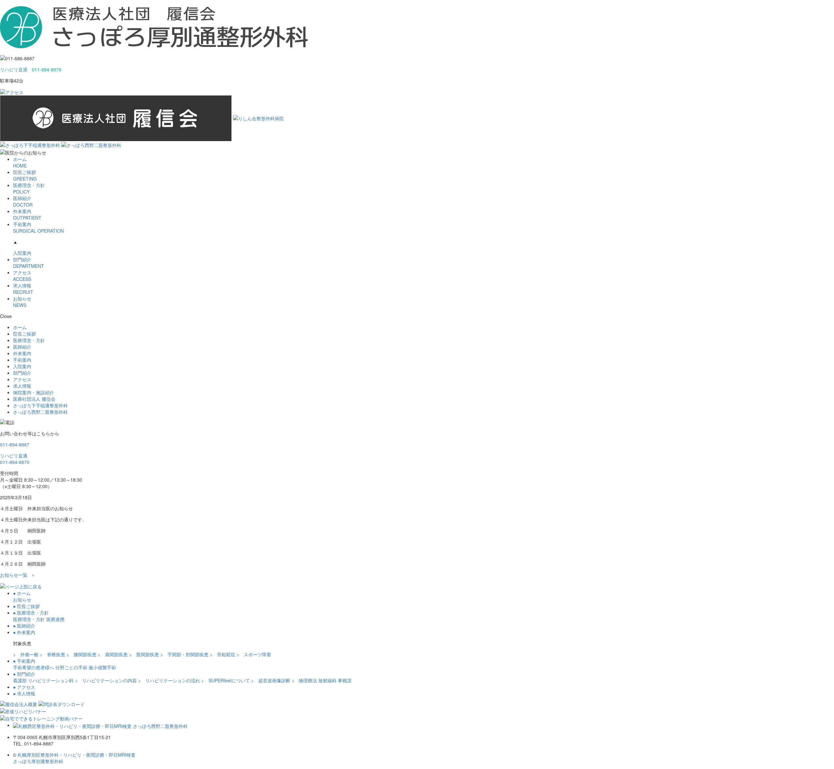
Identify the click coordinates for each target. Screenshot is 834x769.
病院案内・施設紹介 (33, 392)
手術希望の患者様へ (33, 667)
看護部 (20, 680)
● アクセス (24, 687)
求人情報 (23, 288)
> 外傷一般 (25, 654)
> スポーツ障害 (254, 654)
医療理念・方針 (29, 188)
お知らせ (22, 301)
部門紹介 (28, 262)
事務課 (345, 680)
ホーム (20, 162)
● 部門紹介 (24, 674)
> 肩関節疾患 (113, 654)
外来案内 (27, 214)
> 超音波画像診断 (270, 680)
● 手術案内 (24, 661)
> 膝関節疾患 (81, 654)
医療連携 (55, 619)
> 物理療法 (304, 680)
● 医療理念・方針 (31, 612)
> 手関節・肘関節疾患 (184, 654)
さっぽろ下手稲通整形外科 (40, 405)
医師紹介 (23, 201)
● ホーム (22, 593)
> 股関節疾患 (144, 654)
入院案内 (22, 253)
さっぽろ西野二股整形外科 (40, 412)
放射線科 (327, 680)
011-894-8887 (14, 444)
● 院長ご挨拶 (26, 606)
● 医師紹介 (24, 625)
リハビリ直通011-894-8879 (14, 458)
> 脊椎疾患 (52, 654)
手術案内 (38, 227)
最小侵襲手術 (102, 667)
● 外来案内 (24, 632)
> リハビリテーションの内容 (106, 680)
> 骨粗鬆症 (222, 654)
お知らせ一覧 (17, 575)
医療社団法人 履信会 (34, 399)
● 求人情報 (24, 693)
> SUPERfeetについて (225, 680)
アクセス (22, 275)
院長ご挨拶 (25, 175)
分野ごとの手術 (71, 667)
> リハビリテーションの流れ (169, 680)
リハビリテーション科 (51, 680)
